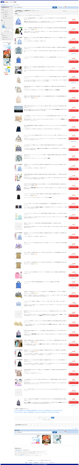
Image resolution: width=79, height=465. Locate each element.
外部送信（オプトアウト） (44, 462)
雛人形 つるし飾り (48, 410)
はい (31, 424)
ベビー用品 (5, 16)
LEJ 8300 (25, 412)
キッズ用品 (5, 14)
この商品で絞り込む (73, 53)
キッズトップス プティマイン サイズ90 (52, 412)
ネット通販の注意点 (21, 454)
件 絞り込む (7, 31)
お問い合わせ (52, 462)
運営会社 (26, 462)
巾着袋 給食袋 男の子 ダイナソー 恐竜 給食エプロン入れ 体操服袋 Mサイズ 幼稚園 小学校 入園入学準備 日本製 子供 (45, 86)
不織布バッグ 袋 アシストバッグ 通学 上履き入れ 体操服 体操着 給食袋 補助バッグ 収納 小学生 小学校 (42, 223)
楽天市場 (4, 35)
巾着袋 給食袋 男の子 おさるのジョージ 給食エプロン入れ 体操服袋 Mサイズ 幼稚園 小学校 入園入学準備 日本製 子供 (45, 369)
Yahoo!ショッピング (6, 39)
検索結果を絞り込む (62, 7)
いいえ (37, 424)
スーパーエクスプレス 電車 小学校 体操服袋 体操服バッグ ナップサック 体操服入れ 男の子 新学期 (41, 281)
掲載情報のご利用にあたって (19, 450)
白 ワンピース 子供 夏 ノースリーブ (20, 410)
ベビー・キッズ (21, 13)
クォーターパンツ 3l (41, 410)
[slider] (1, 27)
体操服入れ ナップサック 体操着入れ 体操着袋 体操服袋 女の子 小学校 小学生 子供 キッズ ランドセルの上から (44, 66)
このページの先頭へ (75, 428)
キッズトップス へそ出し (19, 412)
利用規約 (30, 462)
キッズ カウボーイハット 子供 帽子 (39, 412)
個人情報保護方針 (36, 462)
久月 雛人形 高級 (30, 412)
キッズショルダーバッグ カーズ (57, 410)
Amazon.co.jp (5, 37)
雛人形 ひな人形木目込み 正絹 (32, 410)
